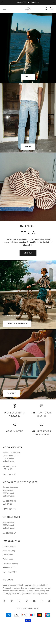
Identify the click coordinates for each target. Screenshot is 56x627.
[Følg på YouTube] (34, 601)
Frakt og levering (9, 546)
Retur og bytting (9, 551)
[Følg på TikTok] (41, 601)
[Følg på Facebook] (4, 601)
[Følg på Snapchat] (49, 601)
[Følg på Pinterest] (26, 601)
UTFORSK (28, 253)
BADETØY (11, 393)
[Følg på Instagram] (19, 601)
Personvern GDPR (10, 572)
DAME (28, 77)
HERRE (28, 147)
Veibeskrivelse (8, 461)
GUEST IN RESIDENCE (17, 324)
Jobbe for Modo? (9, 568)
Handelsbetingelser (10, 563)
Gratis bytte (14, 431)
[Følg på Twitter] (11, 601)
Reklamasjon (8, 559)
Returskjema (8, 555)
